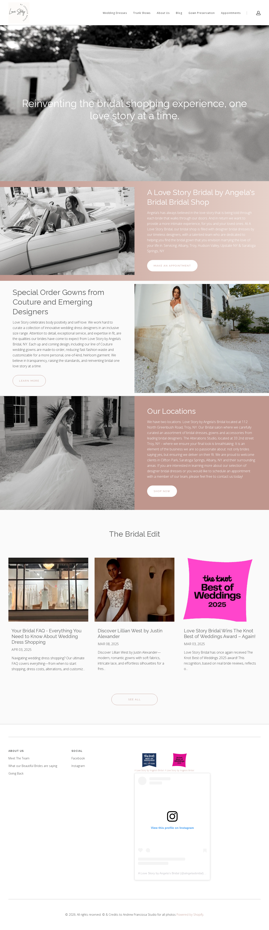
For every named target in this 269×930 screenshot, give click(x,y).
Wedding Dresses (115, 13)
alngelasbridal (193, 873)
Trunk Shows (141, 13)
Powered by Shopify (190, 915)
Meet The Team (18, 758)
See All (134, 699)
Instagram (78, 766)
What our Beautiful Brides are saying (32, 766)
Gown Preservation (202, 13)
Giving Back (16, 773)
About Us (163, 13)
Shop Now (162, 491)
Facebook (78, 758)
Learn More (29, 380)
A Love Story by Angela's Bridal (158, 873)
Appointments (231, 13)
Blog (179, 13)
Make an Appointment (172, 265)
